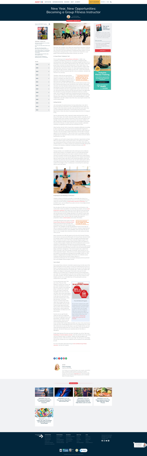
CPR (84, 145)
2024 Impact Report (80, 442)
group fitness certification (72, 59)
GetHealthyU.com (77, 373)
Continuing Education (60, 439)
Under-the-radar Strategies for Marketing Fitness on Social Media (41, 57)
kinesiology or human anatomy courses (63, 334)
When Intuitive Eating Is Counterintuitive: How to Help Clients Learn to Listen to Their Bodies (42, 51)
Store (67, 442)
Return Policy (88, 439)
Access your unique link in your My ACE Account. (78, 317)
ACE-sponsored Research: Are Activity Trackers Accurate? (42, 43)
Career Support (59, 436)
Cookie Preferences (89, 442)
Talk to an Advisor (94, 1)
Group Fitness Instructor (49, 442)
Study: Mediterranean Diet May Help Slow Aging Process (41, 54)
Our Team (78, 436)
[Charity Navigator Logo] (65, 450)
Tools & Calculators (69, 439)
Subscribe (102, 50)
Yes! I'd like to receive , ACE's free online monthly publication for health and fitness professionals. (103, 45)
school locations (67, 217)
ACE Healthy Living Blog (70, 436)
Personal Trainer (48, 439)
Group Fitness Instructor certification (76, 201)
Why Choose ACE (48, 436)
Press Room (79, 439)
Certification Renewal (60, 442)
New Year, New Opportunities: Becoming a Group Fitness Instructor (42, 48)
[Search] (49, 24)
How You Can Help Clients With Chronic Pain (42, 46)
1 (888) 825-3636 (105, 438)
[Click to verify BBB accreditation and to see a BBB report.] (71, 450)
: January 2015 (73, 20)
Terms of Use (88, 436)
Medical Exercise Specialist (49, 444)
